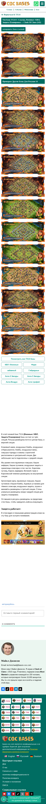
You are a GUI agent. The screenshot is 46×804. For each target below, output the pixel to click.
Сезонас (9, 10)
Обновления (28, 10)
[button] (23, 532)
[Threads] (31, 794)
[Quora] (22, 794)
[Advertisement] (23, 408)
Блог (37, 10)
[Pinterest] (13, 794)
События (18, 10)
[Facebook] (3, 689)
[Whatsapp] (36, 3)
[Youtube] (4, 794)
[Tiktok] (7, 689)
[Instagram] (11, 689)
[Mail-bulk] (20, 689)
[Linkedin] (16, 689)
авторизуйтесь (7, 604)
